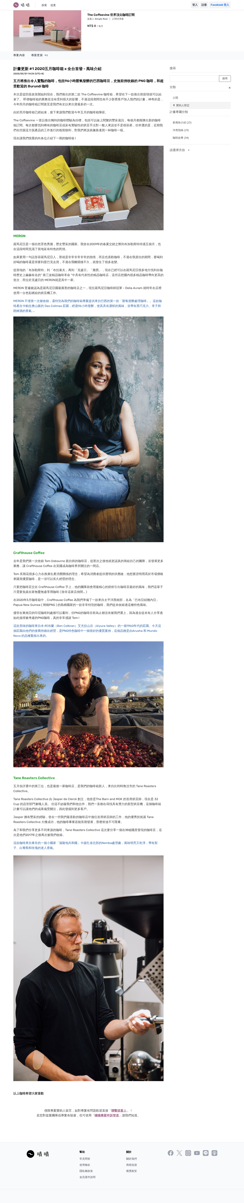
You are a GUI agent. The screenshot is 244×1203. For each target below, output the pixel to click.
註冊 (204, 4)
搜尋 (173, 68)
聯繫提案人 (119, 1110)
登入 (195, 4)
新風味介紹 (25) (182, 122)
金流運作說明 (87, 1177)
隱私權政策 (86, 1171)
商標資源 (131, 1165)
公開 (175, 97)
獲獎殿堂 (131, 1171)
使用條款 (84, 1165)
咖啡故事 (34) (181, 137)
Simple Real (101, 19)
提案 (53, 5)
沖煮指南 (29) (181, 130)
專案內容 (19, 55)
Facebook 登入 (220, 4)
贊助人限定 (181, 105)
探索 (44, 5)
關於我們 (131, 1158)
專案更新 (39, 55)
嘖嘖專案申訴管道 (107, 1115)
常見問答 (84, 1158)
